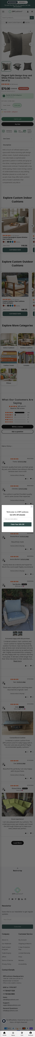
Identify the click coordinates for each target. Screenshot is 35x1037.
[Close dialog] (32, 506)
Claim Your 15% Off (17, 524)
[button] (4, 1021)
